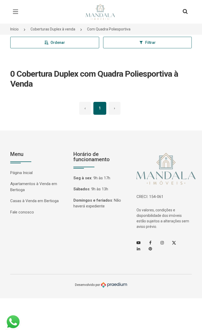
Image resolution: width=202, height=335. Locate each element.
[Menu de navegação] (16, 11)
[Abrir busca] (185, 12)
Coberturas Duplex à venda (53, 29)
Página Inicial (21, 172)
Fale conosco (22, 212)
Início (14, 29)
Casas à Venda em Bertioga (34, 200)
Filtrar (150, 42)
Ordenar (57, 42)
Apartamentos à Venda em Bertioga (33, 186)
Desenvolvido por (88, 285)
